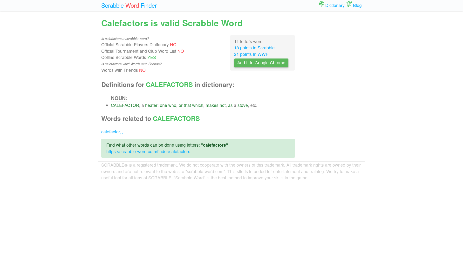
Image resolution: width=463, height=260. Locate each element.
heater (151, 105)
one (163, 105)
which (197, 105)
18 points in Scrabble (254, 48)
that (187, 105)
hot (223, 105)
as (230, 105)
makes (212, 105)
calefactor (112, 132)
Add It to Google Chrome (261, 62)
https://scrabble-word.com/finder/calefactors (148, 151)
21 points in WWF (251, 54)
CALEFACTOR (125, 105)
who (172, 105)
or (181, 105)
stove (243, 105)
